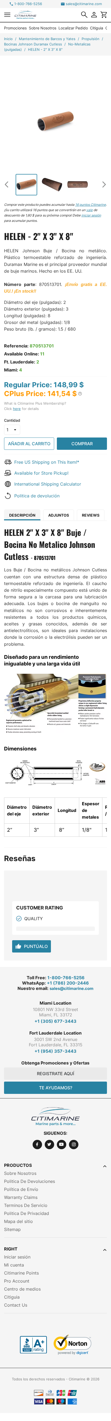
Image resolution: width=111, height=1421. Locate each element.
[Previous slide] (9, 184)
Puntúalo (31, 946)
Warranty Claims (20, 1197)
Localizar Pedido (73, 28)
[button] (7, 14)
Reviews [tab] (90, 515)
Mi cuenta (14, 1265)
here (17, 408)
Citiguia (96, 28)
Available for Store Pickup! (41, 473)
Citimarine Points (21, 1273)
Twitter (49, 1144)
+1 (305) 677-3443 (55, 1021)
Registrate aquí (55, 1073)
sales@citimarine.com (84, 4)
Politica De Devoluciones (29, 1181)
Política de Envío (21, 1189)
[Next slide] (102, 184)
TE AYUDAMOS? (55, 1087)
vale (89, 210)
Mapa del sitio (18, 1221)
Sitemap (12, 1229)
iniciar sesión (91, 215)
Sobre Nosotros (42, 28)
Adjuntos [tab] (58, 515)
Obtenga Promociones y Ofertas (55, 1063)
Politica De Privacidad (26, 1213)
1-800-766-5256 (28, 4)
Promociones (15, 28)
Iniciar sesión (17, 1257)
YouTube (61, 1144)
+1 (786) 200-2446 (68, 983)
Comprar (82, 443)
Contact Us (15, 1305)
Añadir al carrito (29, 443)
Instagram (73, 1144)
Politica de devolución (37, 495)
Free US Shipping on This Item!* (46, 462)
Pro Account (16, 1281)
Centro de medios (22, 1289)
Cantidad (12, 420)
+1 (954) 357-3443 (55, 1051)
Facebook (37, 1144)
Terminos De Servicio (25, 1205)
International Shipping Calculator (47, 484)
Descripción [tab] (22, 515)
